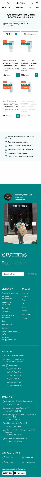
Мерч (24, 307)
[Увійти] (32, 3)
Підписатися (19, 200)
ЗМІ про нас (6, 312)
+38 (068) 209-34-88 (13, 435)
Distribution (9, 462)
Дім (23, 304)
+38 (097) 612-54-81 (13, 369)
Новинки (25, 311)
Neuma (5, 60)
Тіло (23, 300)
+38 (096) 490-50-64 (14, 386)
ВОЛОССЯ (6, 7)
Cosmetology (30, 462)
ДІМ (37, 7)
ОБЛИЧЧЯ (19, 7)
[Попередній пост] (7, 224)
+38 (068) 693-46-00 (14, 379)
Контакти (5, 328)
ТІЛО (29, 7)
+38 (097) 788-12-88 (14, 372)
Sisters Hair (9, 457)
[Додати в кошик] (18, 75)
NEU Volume (12, 60)
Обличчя (25, 296)
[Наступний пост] (34, 224)
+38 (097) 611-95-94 (13, 411)
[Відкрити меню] (3, 3)
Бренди (25, 318)
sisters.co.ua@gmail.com (15, 355)
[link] (37, 3)
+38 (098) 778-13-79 (13, 404)
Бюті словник (7, 324)
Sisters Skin (29, 457)
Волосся (25, 293)
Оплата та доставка (10, 293)
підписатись (32, 274)
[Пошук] (8, 3)
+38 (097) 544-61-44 (13, 426)
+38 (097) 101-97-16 (12, 420)
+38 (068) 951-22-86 (13, 382)
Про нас (5, 308)
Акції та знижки (27, 314)
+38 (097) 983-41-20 (13, 375)
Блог (4, 321)
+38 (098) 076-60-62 (13, 441)
